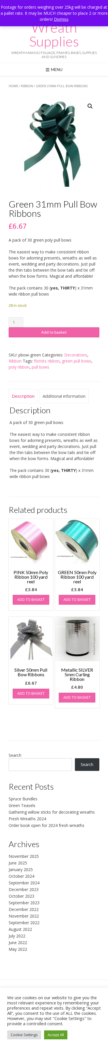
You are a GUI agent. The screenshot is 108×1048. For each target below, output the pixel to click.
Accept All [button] (56, 1034)
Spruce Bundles (23, 799)
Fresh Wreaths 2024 (27, 818)
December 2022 (24, 909)
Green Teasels (22, 805)
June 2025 (18, 863)
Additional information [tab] (64, 396)
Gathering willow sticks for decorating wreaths (52, 812)
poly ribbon (19, 367)
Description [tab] (23, 396)
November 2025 (24, 856)
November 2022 (24, 916)
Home (13, 86)
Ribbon (27, 86)
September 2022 (24, 922)
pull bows (40, 367)
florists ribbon (47, 361)
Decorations (75, 355)
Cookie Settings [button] (24, 1034)
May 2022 (18, 949)
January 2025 (21, 869)
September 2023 (24, 902)
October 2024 (21, 876)
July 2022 (17, 936)
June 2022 (18, 942)
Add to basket (54, 332)
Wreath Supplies (54, 34)
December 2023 (24, 889)
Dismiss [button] (61, 19)
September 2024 (24, 883)
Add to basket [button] (31, 599)
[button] (90, 106)
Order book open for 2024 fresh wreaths (46, 825)
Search (15, 755)
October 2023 (21, 896)
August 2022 (20, 929)
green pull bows (76, 361)
